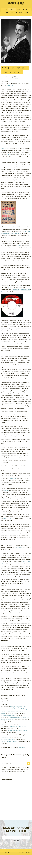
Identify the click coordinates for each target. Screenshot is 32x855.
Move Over (4, 292)
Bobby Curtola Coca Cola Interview (17, 730)
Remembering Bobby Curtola (18, 726)
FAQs (12, 12)
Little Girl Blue (18, 547)
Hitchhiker (14, 159)
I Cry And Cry (15, 233)
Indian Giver (10, 85)
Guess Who (6, 490)
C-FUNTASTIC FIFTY (6, 741)
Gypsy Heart (15, 290)
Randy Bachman (5, 499)
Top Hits (12, 9)
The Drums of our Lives (7, 739)
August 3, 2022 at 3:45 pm (6, 765)
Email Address (5, 835)
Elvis (4, 518)
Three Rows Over (25, 290)
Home (6, 9)
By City (18, 9)
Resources (19, 12)
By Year (25, 9)
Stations (6, 12)
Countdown (22, 747)
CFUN (16, 79)
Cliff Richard (11, 518)
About (26, 12)
